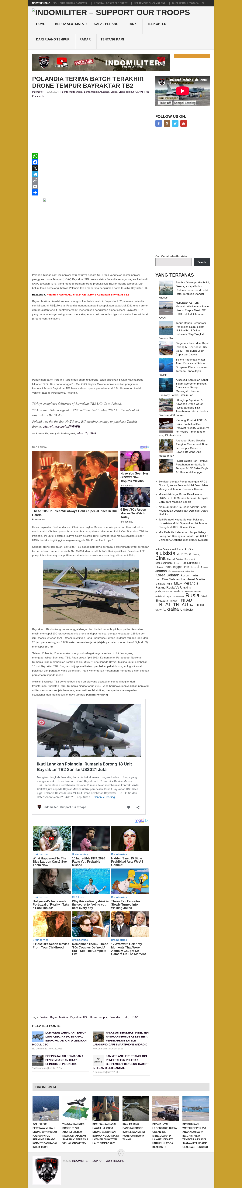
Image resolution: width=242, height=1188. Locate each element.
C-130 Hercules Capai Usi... (188, 3)
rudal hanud (178, 596)
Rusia (192, 595)
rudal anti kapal (163, 596)
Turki (125, 1017)
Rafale (197, 591)
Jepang (204, 567)
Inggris (177, 566)
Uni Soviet (186, 609)
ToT (192, 605)
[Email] (91, 186)
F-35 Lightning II (190, 562)
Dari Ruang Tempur (53, 39)
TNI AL (163, 604)
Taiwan (173, 600)
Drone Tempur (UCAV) (131, 91)
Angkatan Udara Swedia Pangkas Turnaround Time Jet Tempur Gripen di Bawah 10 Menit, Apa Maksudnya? (183, 448)
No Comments (39, 1048)
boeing (196, 554)
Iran (186, 566)
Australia (184, 554)
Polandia (114, 1017)
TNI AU (180, 605)
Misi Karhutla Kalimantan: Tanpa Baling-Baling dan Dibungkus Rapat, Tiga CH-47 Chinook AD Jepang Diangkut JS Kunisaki (183, 536)
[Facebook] (91, 162)
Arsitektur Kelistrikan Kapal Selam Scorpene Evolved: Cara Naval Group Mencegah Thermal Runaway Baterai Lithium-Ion (183, 387)
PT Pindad (187, 591)
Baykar (44, 1017)
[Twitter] (175, 123)
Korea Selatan (167, 575)
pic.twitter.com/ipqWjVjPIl (61, 426)
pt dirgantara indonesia (167, 591)
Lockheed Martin (193, 579)
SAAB (204, 596)
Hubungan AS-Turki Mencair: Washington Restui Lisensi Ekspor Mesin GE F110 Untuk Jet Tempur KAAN (184, 310)
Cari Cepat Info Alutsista (171, 256)
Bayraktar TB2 (79, 1017)
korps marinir (190, 575)
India (168, 567)
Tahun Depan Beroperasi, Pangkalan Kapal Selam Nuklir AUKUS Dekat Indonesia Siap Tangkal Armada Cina (182, 330)
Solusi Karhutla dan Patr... (71, 3)
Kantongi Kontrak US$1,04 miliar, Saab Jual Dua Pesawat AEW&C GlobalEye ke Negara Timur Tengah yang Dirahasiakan (184, 428)
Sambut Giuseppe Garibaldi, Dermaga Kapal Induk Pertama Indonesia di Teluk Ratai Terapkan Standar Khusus (184, 290)
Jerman (161, 571)
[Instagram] (167, 123)
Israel (195, 567)
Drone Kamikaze (164, 563)
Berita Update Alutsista (96, 91)
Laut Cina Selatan (167, 579)
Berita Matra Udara (72, 91)
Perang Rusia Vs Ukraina (173, 587)
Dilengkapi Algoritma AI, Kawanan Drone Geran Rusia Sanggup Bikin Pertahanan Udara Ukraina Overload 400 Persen (183, 408)
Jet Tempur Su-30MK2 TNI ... (150, 3)
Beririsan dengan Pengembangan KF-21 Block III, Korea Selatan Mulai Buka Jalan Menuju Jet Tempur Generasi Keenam (183, 485)
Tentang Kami (112, 39)
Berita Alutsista (69, 24)
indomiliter (37, 91)
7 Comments (99, 1072)
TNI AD (185, 600)
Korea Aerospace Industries (181, 571)
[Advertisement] (91, 126)
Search (201, 262)
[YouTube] (183, 123)
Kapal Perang (106, 24)
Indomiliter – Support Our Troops (98, 1160)
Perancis (191, 583)
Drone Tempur (98, 1017)
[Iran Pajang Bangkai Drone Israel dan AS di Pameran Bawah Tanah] (136, 1108)
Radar (85, 39)
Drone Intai (190, 559)
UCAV (134, 1017)
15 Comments (39, 1068)
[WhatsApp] (91, 156)
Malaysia (160, 583)
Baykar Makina (59, 1017)
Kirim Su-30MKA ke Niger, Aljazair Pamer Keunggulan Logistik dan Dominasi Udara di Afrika (183, 510)
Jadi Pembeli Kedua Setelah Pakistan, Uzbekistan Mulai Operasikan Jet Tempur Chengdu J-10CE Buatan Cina (183, 523)
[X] (91, 168)
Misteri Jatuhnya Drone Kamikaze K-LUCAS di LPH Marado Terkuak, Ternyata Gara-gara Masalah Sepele (183, 498)
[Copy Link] (91, 180)
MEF (178, 583)
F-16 (176, 563)
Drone (114, 91)
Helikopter (156, 24)
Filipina (159, 567)
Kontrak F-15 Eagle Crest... (111, 3)
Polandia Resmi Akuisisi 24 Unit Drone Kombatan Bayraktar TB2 (80, 294)
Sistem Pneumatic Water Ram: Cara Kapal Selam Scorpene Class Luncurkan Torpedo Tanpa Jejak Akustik (183, 367)
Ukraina (171, 609)
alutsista (165, 553)
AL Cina (189, 549)
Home (40, 24)
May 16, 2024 (86, 433)
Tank (132, 24)
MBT (169, 583)
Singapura (161, 600)
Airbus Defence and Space (169, 549)
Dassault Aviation (175, 559)
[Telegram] (91, 174)
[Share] (91, 192)
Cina (160, 558)
